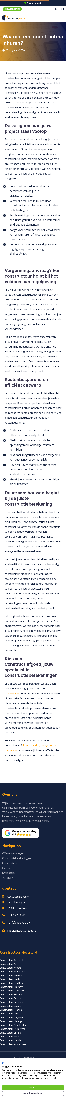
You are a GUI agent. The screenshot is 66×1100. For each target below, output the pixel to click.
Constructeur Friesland (11, 1002)
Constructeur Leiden (10, 1013)
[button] (20, 833)
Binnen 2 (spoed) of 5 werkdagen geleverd (12, 9)
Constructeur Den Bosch (12, 990)
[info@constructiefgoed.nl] (64, 9)
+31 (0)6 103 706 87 (18, 922)
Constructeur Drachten (11, 987)
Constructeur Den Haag (11, 983)
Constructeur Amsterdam (13, 960)
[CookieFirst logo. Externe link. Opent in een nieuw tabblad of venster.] (3, 1063)
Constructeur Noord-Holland (14, 1025)
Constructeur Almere (10, 967)
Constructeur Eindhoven (12, 994)
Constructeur (9, 863)
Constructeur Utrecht (11, 1040)
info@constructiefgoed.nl (21, 930)
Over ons (7, 868)
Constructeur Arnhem (11, 975)
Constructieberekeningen (16, 858)
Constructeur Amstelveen (13, 964)
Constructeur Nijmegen (11, 1021)
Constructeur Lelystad (11, 1017)
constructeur (12, 693)
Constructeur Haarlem (11, 1009)
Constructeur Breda (10, 979)
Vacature (7, 877)
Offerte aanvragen (13, 853)
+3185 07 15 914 (16, 914)
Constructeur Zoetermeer (13, 1044)
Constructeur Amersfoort (13, 971)
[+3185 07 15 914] (56, 9)
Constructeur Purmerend (12, 1029)
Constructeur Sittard (10, 1032)
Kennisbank (8, 873)
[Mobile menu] (61, 17)
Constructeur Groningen (12, 1006)
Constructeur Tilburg (10, 1036)
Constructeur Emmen (11, 998)
